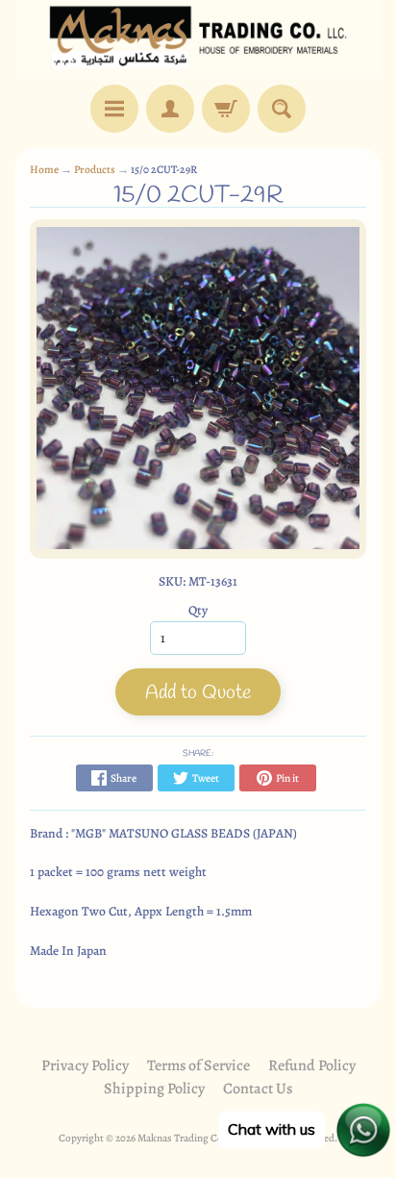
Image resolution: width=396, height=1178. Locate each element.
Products (94, 169)
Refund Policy (312, 1065)
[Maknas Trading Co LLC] (198, 37)
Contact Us (257, 1088)
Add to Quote (198, 693)
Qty (198, 610)
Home (44, 169)
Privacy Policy (85, 1065)
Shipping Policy (154, 1088)
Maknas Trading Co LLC (190, 1138)
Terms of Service (198, 1065)
